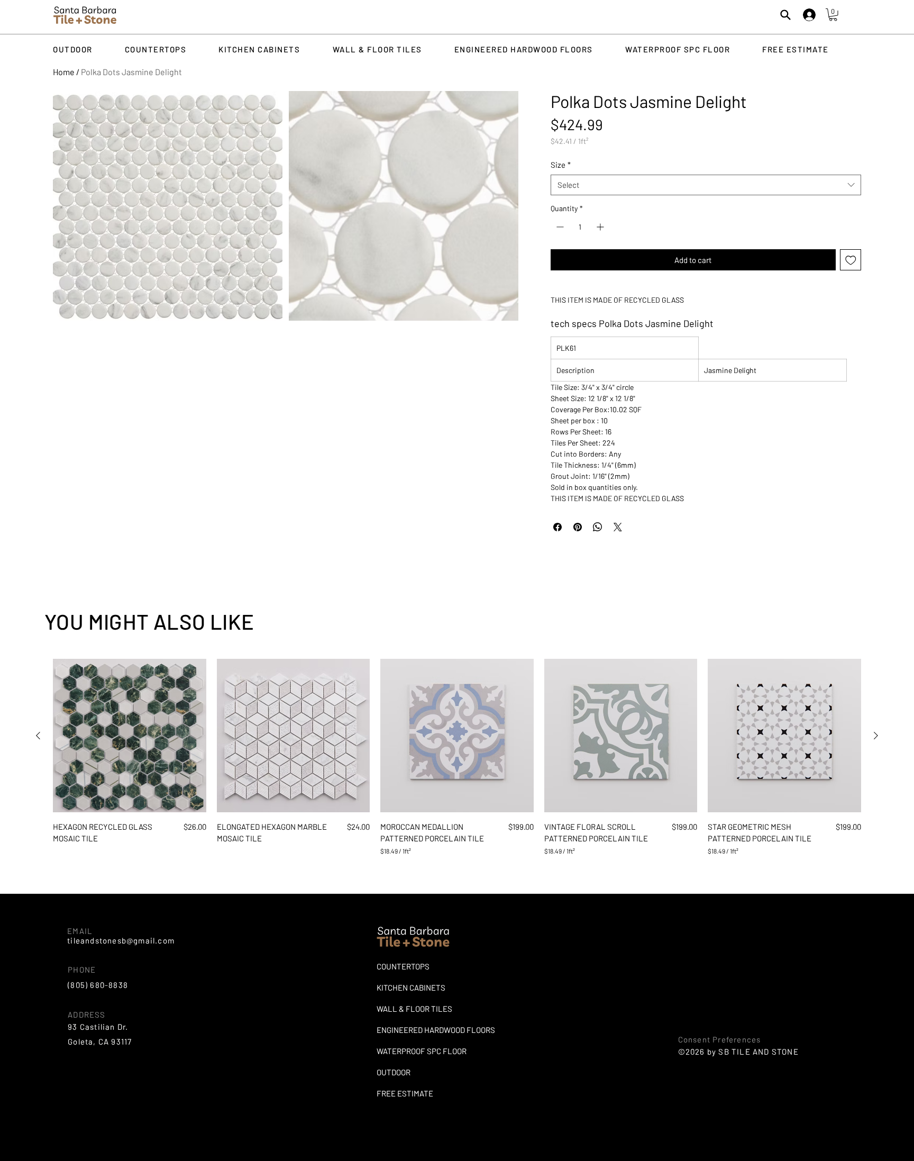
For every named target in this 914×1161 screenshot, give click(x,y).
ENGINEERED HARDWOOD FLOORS (427, 1030)
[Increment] (601, 226)
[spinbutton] (580, 226)
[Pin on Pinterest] (577, 527)
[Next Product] (876, 735)
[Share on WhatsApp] (597, 527)
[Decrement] (558, 226)
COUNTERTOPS (403, 966)
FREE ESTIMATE (405, 1093)
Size (561, 164)
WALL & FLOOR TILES (414, 1008)
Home (64, 72)
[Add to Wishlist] (851, 260)
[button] (833, 14)
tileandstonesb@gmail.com (121, 940)
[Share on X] (617, 527)
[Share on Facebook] (557, 527)
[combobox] (706, 185)
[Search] (785, 15)
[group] (457, 757)
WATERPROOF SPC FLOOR (422, 1051)
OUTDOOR (393, 1072)
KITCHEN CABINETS (411, 987)
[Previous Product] (38, 735)
